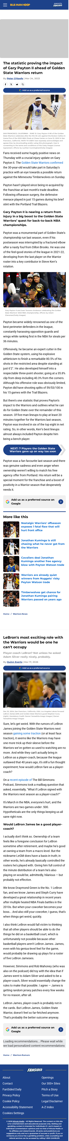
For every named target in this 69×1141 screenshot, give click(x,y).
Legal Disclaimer (52, 1101)
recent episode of (21, 779)
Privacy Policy (11, 1095)
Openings (48, 1077)
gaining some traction (27, 733)
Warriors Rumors (21, 1055)
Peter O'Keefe (15, 78)
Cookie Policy (11, 1101)
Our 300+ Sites (51, 1083)
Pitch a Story (50, 1089)
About (6, 1077)
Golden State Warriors (35, 162)
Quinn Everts (14, 662)
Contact (8, 1083)
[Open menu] (5, 5)
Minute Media (18, 1121)
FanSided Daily (12, 1089)
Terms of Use (50, 1095)
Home (6, 614)
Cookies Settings (13, 1113)
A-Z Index (48, 1107)
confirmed (56, 162)
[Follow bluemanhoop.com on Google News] (60, 501)
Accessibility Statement (18, 1107)
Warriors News (20, 614)
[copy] (23, 84)
